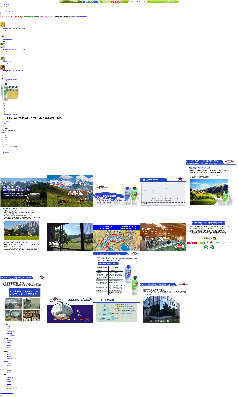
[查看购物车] (120, 9)
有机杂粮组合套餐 (7, 61)
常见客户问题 (10, 377)
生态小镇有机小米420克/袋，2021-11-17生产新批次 (14, 28)
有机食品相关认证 (11, 333)
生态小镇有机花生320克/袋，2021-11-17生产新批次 (14, 70)
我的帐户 (9, 340)
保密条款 (9, 384)
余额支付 (9, 354)
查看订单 (9, 347)
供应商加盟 (9, 386)
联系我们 (9, 379)
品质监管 (7, 11)
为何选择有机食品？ (11, 331)
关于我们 (9, 326)
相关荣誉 (9, 329)
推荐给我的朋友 (15, 114)
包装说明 (9, 372)
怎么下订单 (9, 349)
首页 (1, 17)
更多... (1, 20)
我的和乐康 (6, 4)
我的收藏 (9, 342)
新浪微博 (6, 114)
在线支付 (9, 356)
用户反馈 (11, 11)
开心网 (1, 114)
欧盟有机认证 (6, 155)
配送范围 (9, 365)
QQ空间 (9, 114)
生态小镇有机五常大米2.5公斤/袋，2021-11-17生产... (14, 49)
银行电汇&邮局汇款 (11, 358)
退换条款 (9, 370)
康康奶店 (10, 17)
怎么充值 (9, 345)
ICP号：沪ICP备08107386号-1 (6, 393)
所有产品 (5, 17)
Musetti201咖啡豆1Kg (7, 39)
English (1, 4)
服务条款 (9, 381)
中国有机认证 (6, 152)
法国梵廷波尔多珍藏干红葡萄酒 (10, 79)
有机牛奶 (15, 17)
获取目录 (2, 11)
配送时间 (9, 363)
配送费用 (9, 368)
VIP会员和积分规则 (11, 335)
